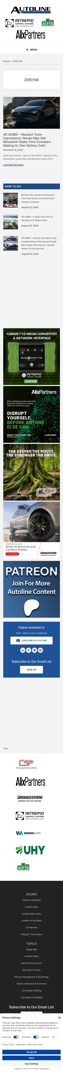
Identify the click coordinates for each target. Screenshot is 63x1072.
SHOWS (31, 894)
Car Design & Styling (31, 990)
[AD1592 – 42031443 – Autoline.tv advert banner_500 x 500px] (31, 441)
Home (6, 61)
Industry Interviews (31, 900)
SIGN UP (31, 669)
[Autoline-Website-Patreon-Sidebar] (31, 616)
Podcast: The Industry (31, 934)
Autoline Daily (31, 907)
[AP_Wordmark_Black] (30, 35)
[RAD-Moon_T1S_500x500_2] (31, 384)
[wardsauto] (30, 833)
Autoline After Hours (31, 914)
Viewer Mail (31, 949)
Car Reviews (32, 927)
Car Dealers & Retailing (31, 997)
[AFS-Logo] (48, 23)
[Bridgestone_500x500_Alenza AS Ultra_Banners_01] (31, 557)
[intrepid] (19, 23)
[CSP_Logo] (30, 765)
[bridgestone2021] (30, 799)
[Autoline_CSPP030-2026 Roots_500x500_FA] (31, 499)
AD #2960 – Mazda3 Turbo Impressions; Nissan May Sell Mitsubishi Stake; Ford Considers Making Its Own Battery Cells (27, 140)
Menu (33, 49)
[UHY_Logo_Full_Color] (30, 851)
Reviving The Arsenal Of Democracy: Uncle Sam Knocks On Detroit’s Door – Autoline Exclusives (38, 198)
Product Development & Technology (31, 977)
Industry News (32, 956)
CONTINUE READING (13, 165)
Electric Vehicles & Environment (31, 983)
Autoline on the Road (31, 920)
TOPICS (31, 944)
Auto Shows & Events (31, 963)
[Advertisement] (31, 290)
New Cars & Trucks (31, 970)
